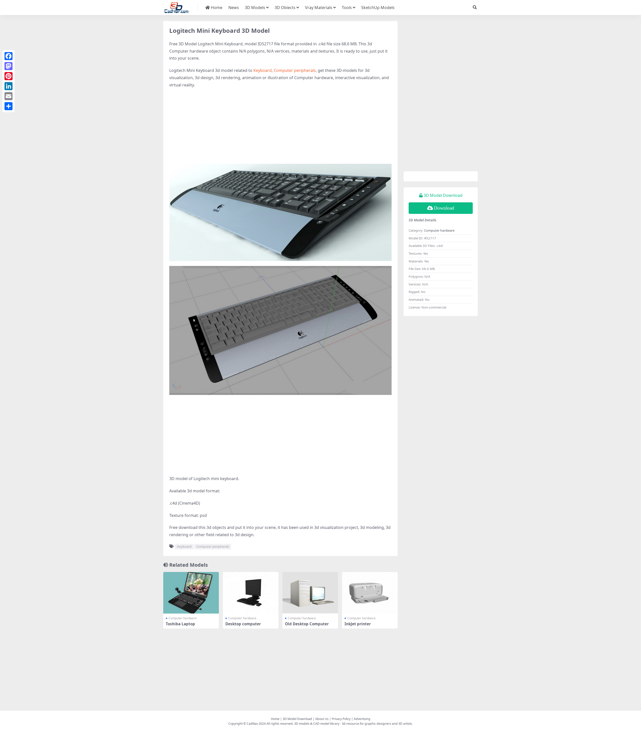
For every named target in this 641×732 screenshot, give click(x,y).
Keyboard (262, 70)
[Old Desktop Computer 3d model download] (310, 593)
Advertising (362, 719)
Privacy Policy (341, 719)
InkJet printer (358, 623)
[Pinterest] (9, 76)
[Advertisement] (280, 129)
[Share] (9, 106)
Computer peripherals (295, 70)
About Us (322, 719)
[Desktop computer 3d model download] (250, 593)
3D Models (255, 7)
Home (216, 7)
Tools (347, 7)
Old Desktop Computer (307, 623)
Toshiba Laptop (180, 623)
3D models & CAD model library (316, 723)
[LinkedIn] (9, 86)
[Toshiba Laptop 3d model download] (191, 593)
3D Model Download (297, 719)
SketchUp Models (378, 7)
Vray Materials (318, 7)
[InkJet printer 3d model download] (370, 593)
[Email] (9, 96)
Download (444, 208)
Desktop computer (243, 623)
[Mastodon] (9, 66)
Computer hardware (183, 618)
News (233, 7)
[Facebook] (9, 56)
